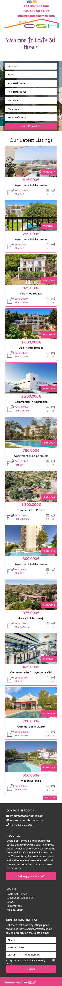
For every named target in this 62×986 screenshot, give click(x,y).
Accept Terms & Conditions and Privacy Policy (25, 962)
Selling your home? (31, 876)
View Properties (31, 126)
